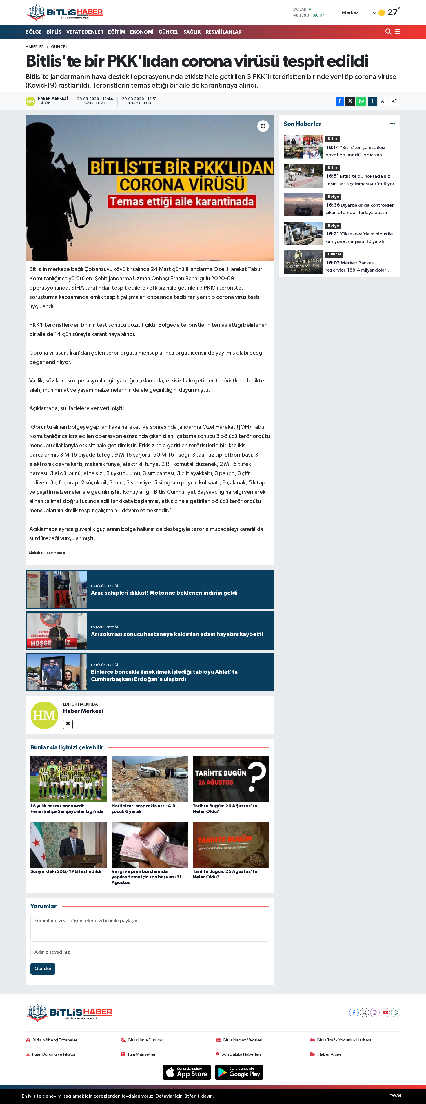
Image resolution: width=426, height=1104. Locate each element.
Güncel (59, 47)
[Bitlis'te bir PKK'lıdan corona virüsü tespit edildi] (150, 188)
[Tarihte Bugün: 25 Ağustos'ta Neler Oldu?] (231, 844)
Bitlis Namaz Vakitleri (242, 1040)
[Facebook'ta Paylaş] (340, 101)
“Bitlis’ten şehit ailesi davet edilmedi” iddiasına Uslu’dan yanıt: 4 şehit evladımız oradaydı (359, 152)
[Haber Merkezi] (44, 715)
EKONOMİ (142, 32)
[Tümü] (393, 123)
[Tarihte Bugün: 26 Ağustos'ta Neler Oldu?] (231, 779)
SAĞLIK (192, 32)
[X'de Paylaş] (350, 101)
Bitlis (333, 139)
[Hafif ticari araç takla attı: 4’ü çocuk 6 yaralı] (150, 779)
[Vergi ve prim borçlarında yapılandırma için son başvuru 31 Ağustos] (150, 844)
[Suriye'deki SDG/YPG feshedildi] (68, 844)
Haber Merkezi (83, 711)
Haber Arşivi (329, 1054)
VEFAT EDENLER (84, 32)
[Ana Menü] (397, 32)
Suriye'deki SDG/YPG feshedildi (65, 871)
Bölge (333, 197)
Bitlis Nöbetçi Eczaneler (55, 1040)
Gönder (43, 968)
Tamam (395, 1095)
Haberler (35, 47)
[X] (364, 1012)
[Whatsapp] (395, 1012)
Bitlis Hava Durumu (145, 1040)
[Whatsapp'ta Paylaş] (361, 101)
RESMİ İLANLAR (223, 32)
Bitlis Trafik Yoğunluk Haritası (344, 1040)
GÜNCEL (169, 32)
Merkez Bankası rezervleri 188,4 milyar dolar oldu (355, 267)
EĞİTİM (116, 32)
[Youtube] (385, 1012)
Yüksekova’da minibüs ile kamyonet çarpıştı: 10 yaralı (359, 237)
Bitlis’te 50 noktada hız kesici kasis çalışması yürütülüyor (359, 180)
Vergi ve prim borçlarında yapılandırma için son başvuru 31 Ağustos (147, 877)
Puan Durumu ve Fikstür (54, 1054)
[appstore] (187, 1072)
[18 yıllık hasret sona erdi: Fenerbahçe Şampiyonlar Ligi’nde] (68, 779)
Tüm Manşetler (141, 1054)
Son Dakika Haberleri (241, 1054)
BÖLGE (34, 32)
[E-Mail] (68, 724)
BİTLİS (54, 32)
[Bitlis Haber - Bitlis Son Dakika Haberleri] (65, 12)
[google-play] (239, 1072)
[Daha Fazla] (372, 101)
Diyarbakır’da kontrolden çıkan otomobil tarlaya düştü (360, 209)
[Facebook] (354, 1012)
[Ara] (389, 32)
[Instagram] (375, 1012)
